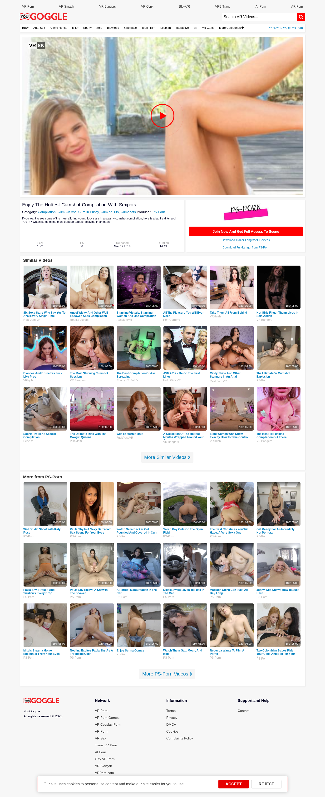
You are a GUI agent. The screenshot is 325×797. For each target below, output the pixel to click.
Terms (171, 711)
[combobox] (259, 17)
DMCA (171, 724)
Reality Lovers (79, 319)
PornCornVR (171, 319)
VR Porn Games (107, 717)
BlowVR (184, 6)
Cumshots (128, 212)
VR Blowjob (103, 766)
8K (195, 27)
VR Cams (208, 27)
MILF (75, 27)
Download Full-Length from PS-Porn (245, 247)
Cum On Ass (67, 212)
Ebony (87, 27)
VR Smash (66, 6)
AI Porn (261, 6)
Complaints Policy (179, 738)
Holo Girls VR (172, 380)
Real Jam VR (31, 319)
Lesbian (165, 27)
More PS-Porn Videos (166, 673)
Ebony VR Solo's (127, 380)
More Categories (230, 27)
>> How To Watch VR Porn (286, 27)
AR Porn (297, 6)
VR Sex (100, 738)
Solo (99, 27)
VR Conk (147, 6)
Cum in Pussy (88, 212)
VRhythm (29, 380)
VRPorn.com (104, 773)
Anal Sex (39, 27)
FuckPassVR (125, 437)
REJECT (266, 784)
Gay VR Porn (105, 759)
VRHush (215, 316)
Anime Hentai (58, 27)
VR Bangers (107, 6)
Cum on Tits (110, 212)
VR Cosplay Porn (108, 724)
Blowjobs (113, 27)
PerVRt (28, 441)
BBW (25, 27)
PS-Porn (159, 212)
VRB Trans (222, 6)
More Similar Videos (166, 457)
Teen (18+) (149, 27)
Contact (243, 711)
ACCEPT (234, 784)
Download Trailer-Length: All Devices (246, 240)
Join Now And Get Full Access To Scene (246, 231)
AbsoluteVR (124, 319)
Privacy (171, 717)
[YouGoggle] (41, 701)
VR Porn (28, 6)
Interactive (182, 27)
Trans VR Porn (106, 745)
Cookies (172, 731)
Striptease (130, 27)
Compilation (47, 212)
